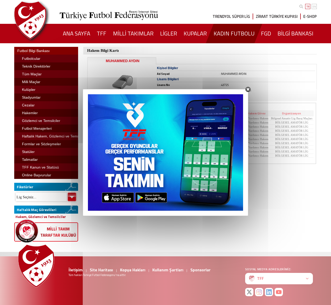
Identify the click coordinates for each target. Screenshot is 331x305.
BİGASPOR (117, 139)
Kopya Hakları (132, 270)
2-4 (146, 155)
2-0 (146, 139)
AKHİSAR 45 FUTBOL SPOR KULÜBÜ (186, 122)
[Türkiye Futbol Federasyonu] (38, 20)
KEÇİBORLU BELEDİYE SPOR (186, 126)
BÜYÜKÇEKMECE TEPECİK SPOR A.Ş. (117, 147)
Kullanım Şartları (167, 270)
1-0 (146, 126)
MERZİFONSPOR (186, 155)
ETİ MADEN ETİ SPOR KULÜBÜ (186, 151)
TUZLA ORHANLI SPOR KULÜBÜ (186, 134)
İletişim (76, 270)
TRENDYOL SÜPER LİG (231, 16)
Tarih (233, 113)
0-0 (146, 122)
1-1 (146, 134)
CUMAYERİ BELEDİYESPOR (186, 130)
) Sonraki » (199, 159)
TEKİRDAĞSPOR (186, 139)
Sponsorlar (200, 270)
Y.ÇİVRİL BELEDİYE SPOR (117, 126)
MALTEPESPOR (117, 134)
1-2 (146, 118)
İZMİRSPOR (117, 143)
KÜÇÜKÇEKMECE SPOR (186, 147)
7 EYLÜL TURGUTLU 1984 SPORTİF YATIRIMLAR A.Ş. (186, 143)
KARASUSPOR (117, 118)
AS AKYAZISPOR (186, 118)
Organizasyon (291, 113)
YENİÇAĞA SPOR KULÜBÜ (117, 155)
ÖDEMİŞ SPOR (117, 122)
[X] (249, 292)
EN (314, 7)
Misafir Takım (186, 113)
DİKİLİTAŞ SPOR (118, 130)
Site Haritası (101, 270)
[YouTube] (279, 292)
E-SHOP (310, 16)
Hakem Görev (256, 113)
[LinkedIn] (269, 292)
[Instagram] (259, 292)
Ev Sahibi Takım (117, 113)
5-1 (146, 130)
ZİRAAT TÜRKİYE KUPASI (277, 16)
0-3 (146, 147)
